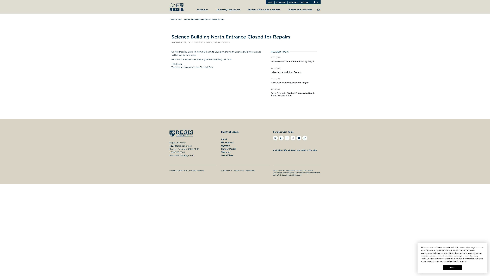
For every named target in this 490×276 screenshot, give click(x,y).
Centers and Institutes (300, 9)
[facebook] (287, 138)
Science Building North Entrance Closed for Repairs (204, 19)
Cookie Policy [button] (471, 259)
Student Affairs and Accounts (264, 9)
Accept (452, 267)
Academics (203, 9)
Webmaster (250, 170)
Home (172, 19)
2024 (180, 19)
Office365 (293, 2)
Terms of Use (239, 170)
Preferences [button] (462, 261)
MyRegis (225, 145)
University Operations (228, 9)
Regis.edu (189, 155)
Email (270, 2)
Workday (305, 2)
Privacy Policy (226, 170)
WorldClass (227, 155)
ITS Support (281, 2)
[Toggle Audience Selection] (316, 2)
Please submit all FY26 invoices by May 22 (293, 61)
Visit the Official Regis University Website (295, 150)
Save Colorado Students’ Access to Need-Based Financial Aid (293, 94)
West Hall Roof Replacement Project (290, 82)
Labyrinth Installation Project (286, 72)
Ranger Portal (228, 149)
